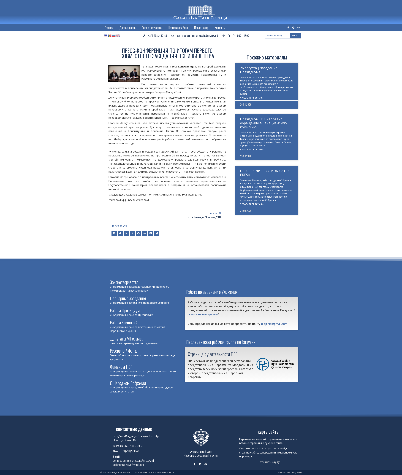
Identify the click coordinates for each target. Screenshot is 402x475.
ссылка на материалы (203, 314)
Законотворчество (152, 27)
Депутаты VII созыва (126, 338)
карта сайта (268, 431)
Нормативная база (178, 27)
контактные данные (134, 428)
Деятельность (128, 27)
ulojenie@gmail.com (274, 324)
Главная (108, 27)
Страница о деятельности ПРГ (212, 354)
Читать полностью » (252, 98)
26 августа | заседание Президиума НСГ (258, 70)
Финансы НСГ (121, 367)
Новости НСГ (215, 213)
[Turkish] (106, 35)
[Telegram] (293, 27)
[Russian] (114, 35)
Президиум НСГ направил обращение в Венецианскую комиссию (263, 123)
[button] (114, 233)
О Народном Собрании (128, 383)
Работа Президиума (125, 310)
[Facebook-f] (288, 27)
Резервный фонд (123, 350)
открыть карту (270, 462)
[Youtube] (298, 27)
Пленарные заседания (128, 298)
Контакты (220, 27)
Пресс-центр (201, 27)
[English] (118, 35)
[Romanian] (110, 35)
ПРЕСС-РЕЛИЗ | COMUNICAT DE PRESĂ (265, 173)
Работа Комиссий (124, 322)
